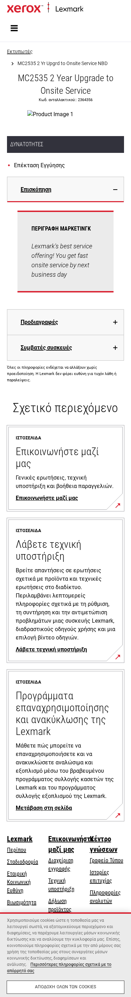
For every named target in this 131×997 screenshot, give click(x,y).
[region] (65, 954)
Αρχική (90, 9)
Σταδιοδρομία (22, 861)
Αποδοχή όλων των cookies (65, 986)
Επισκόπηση (36, 189)
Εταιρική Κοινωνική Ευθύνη (19, 882)
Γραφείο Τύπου (106, 860)
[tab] (65, 189)
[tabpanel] (65, 255)
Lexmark (19, 839)
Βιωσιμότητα (21, 902)
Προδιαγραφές (39, 322)
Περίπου (16, 850)
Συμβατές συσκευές (46, 347)
